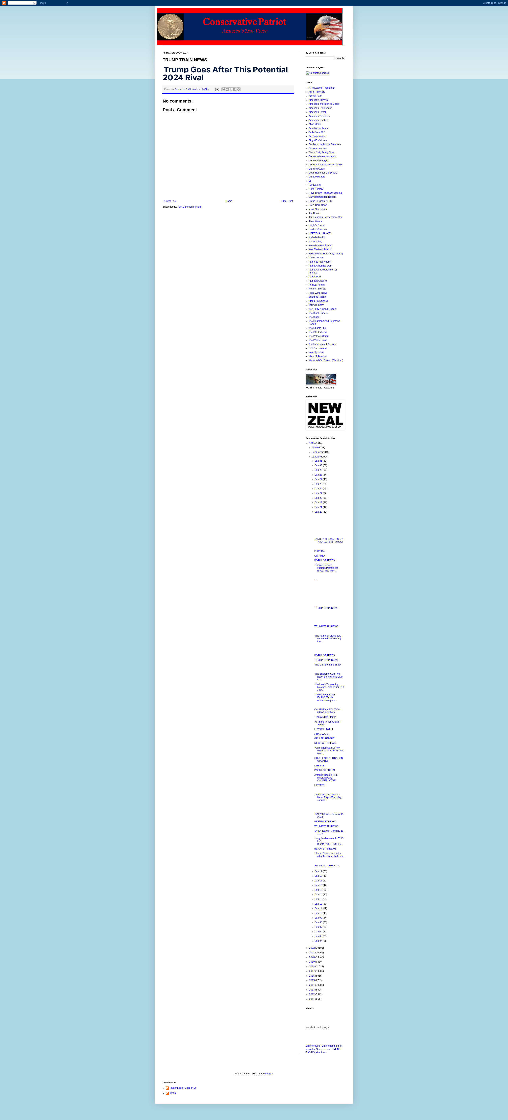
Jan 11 (319, 908)
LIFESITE (319, 765)
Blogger (268, 1073)
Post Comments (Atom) (189, 206)
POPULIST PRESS (324, 560)
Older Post (287, 201)
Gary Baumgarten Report (322, 197)
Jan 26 (319, 484)
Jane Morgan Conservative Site (326, 217)
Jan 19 (319, 871)
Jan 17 (319, 880)
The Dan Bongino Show (327, 664)
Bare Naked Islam (318, 128)
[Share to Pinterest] (239, 89)
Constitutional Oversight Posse (325, 164)
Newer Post (170, 201)
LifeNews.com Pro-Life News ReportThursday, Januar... (328, 797)
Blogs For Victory (318, 140)
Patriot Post (315, 276)
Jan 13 (319, 899)
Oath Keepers (316, 257)
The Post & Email (318, 340)
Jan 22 (319, 502)
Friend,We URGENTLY (327, 865)
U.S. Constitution (318, 348)
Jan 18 (319, 876)
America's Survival (318, 100)
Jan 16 (319, 885)
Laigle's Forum (316, 225)
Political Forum (317, 284)
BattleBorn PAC (317, 132)
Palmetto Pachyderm (320, 261)
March (315, 447)
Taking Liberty (316, 305)
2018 (312, 966)
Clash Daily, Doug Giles (321, 152)
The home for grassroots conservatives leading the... (327, 638)
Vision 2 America (318, 356)
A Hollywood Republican (322, 87)
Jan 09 (319, 917)
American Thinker (318, 120)
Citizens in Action (318, 148)
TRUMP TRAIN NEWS (326, 608)
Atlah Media (315, 124)
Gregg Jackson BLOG (320, 201)
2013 (312, 989)
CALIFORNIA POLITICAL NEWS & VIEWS (327, 711)
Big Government (317, 136)
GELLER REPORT (324, 738)
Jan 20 (319, 511)
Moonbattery (315, 241)
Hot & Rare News (318, 205)
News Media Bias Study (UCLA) (326, 253)
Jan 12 (319, 903)
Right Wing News (318, 293)
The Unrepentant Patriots (322, 344)
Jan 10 (319, 913)
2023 (312, 443)
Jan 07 (319, 927)
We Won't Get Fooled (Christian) (326, 360)
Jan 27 (319, 479)
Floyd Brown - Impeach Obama (325, 193)
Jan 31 (319, 460)
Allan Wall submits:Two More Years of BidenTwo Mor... (328, 750)
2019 (312, 961)
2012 (312, 994)
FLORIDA (319, 551)
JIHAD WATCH (322, 734)
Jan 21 (319, 507)
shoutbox (321, 1052)
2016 (312, 975)
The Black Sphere (318, 313)
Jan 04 (319, 941)
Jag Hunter (314, 213)
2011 (312, 999)
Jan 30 (319, 465)
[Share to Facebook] (235, 89)
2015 (312, 980)
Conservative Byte (318, 160)
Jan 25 (319, 488)
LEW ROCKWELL (324, 729)
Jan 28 (319, 474)
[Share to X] (231, 89)
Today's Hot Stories (325, 717)
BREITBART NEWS (324, 821)
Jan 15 (319, 890)
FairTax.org (315, 184)
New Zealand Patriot (320, 249)
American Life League (320, 108)
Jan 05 (319, 936)
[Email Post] (216, 89)
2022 (312, 947)
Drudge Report (317, 176)
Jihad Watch (315, 221)
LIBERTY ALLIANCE (320, 233)
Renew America (317, 288)
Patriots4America (318, 280)
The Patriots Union (319, 336)
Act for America (317, 91)
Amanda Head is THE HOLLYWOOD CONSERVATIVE (326, 778)
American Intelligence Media (324, 104)
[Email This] (223, 89)
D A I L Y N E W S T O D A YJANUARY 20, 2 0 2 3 (328, 540)
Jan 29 (319, 470)
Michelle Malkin (317, 237)
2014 (312, 985)
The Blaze (314, 317)
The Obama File (317, 328)
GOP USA (319, 555)
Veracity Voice (316, 352)
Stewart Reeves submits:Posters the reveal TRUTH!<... (326, 568)
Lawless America (318, 229)
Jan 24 (319, 493)
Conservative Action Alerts (323, 156)
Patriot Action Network (320, 265)
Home (229, 201)
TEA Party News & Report (322, 309)
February (317, 452)
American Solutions (319, 116)
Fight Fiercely (316, 189)
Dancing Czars (317, 168)
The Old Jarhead (318, 332)
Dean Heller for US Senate (323, 172)
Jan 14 (319, 894)
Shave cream (323, 1049)
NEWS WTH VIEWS (325, 743)
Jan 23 (319, 498)
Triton (173, 1093)
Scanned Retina (317, 296)
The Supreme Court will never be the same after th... (328, 676)
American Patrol (317, 112)
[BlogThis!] (227, 89)
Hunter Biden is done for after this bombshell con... (329, 854)
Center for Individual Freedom (325, 144)
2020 (312, 957)
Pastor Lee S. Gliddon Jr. (183, 1087)
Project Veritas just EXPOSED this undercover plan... (325, 697)
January (316, 456)
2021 (312, 952)
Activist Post (315, 96)
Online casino (313, 1045)
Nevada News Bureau (320, 245)
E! (310, 180)
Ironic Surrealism (318, 209)
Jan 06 (319, 931)
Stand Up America (318, 301)
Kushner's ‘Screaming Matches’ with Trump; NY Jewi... (329, 687)
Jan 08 (319, 922)
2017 (312, 971)
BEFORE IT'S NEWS (325, 848)
